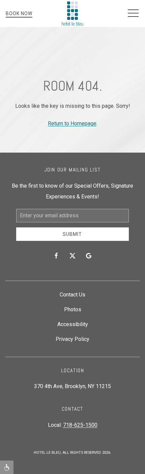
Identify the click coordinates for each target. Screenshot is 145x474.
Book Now (19, 13)
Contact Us (72, 294)
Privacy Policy (72, 339)
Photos (72, 309)
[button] (133, 13)
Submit (72, 234)
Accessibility (72, 324)
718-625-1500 (80, 425)
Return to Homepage (72, 123)
